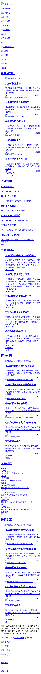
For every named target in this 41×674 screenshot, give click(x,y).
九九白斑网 (19, 638)
